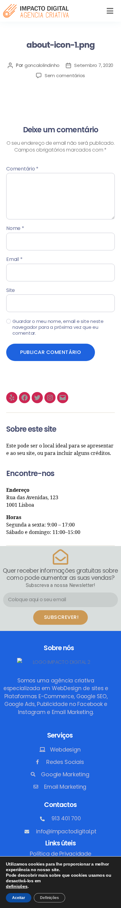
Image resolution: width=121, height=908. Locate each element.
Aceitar (18, 898)
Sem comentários (65, 75)
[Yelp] (11, 397)
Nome (15, 228)
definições (17, 886)
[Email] (62, 397)
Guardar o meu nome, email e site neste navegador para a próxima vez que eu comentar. (58, 327)
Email (14, 259)
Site (10, 290)
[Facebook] (24, 397)
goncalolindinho (42, 65)
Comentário (22, 169)
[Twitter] (37, 397)
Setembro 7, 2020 (93, 65)
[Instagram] (50, 397)
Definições (49, 898)
